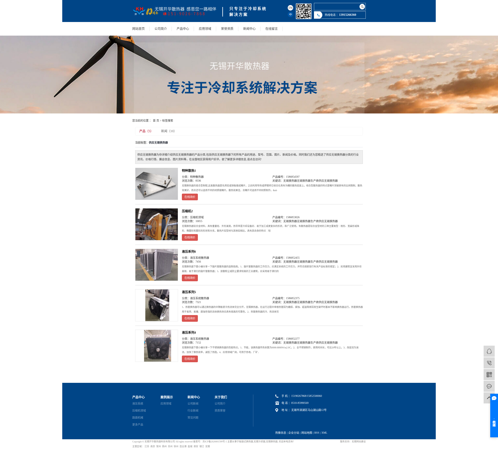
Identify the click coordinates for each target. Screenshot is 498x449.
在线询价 (189, 196)
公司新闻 (193, 403)
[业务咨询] (489, 351)
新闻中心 (249, 28)
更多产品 (137, 424)
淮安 (196, 446)
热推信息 (280, 432)
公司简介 (160, 28)
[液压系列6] (156, 265)
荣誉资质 (227, 28)
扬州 (164, 446)
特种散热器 (197, 176)
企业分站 (293, 432)
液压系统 (137, 403)
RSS (316, 432)
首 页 (156, 120)
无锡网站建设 (359, 441)
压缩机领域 (197, 217)
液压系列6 (189, 251)
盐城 (190, 446)
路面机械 (137, 417)
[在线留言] (489, 386)
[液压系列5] (156, 305)
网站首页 (138, 28)
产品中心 (183, 28)
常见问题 (193, 417)
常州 (158, 446)
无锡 (207, 446)
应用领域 (205, 28)
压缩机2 (187, 211)
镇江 (201, 446)
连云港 (183, 446)
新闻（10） (169, 131)
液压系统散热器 (199, 257)
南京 (152, 446)
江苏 (147, 446)
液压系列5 (189, 292)
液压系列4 (189, 332)
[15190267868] (489, 362)
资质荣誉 (220, 410)
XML (324, 432)
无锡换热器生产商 (308, 180)
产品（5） (146, 131)
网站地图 (306, 432)
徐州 (176, 446)
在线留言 (271, 28)
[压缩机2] (156, 224)
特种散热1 (189, 170)
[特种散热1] (156, 184)
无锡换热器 (290, 180)
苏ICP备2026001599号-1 (215, 441)
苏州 (170, 446)
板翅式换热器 (246, 441)
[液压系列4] (156, 346)
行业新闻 (193, 410)
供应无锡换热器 (328, 180)
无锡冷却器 (259, 441)
